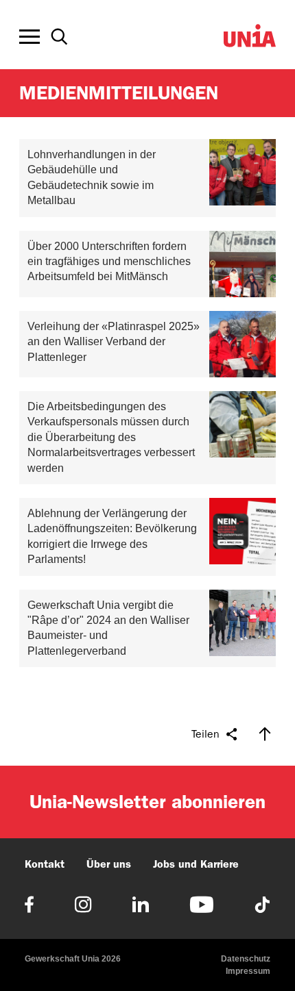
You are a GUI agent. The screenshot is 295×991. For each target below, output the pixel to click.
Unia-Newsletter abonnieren (148, 801)
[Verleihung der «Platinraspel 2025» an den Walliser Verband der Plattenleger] (147, 344)
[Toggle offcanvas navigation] (29, 37)
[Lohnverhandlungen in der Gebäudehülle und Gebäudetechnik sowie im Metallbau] (147, 178)
